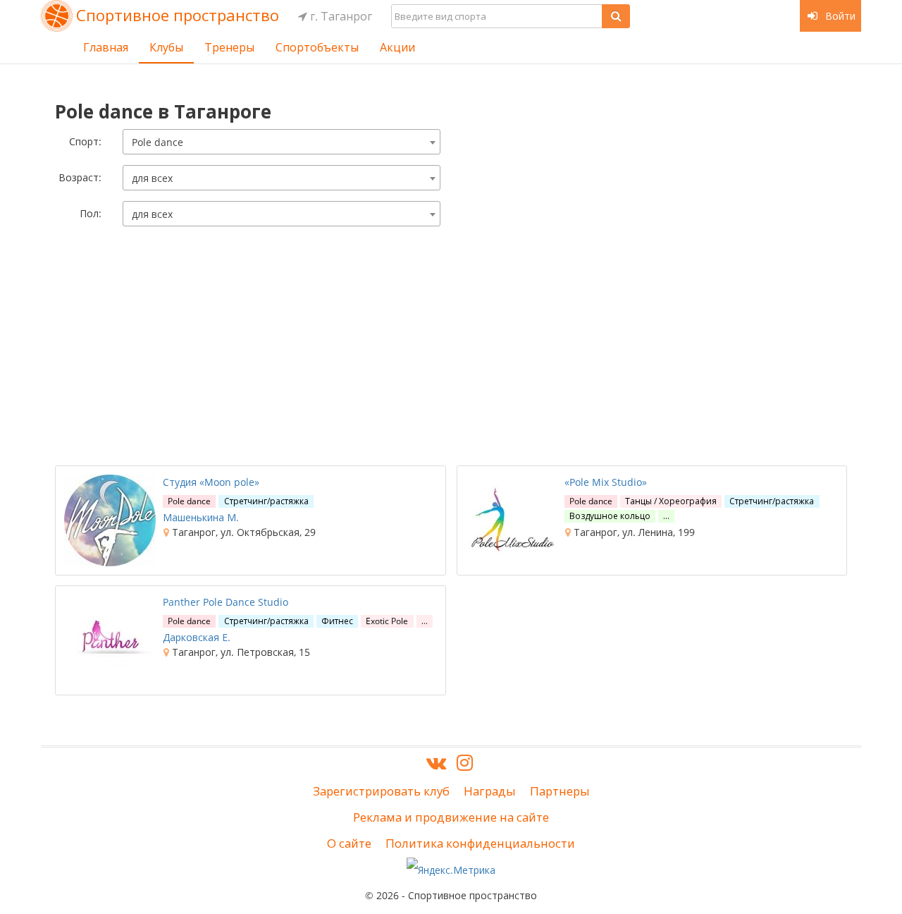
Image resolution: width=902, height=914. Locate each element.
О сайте (349, 843)
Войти (838, 16)
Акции (397, 47)
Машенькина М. (201, 517)
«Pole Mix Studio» (605, 482)
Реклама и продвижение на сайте (451, 817)
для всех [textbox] (152, 178)
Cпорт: (85, 141)
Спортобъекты (317, 47)
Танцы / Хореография (671, 501)
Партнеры (560, 791)
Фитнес (337, 621)
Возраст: (79, 177)
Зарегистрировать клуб (381, 791)
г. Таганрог (339, 16)
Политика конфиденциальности (480, 843)
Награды (490, 791)
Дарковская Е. (196, 637)
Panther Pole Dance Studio (225, 602)
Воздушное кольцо (609, 516)
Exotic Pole (387, 621)
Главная (105, 47)
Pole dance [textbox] (157, 142)
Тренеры (229, 47)
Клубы (166, 47)
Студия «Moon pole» (211, 482)
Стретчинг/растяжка (266, 501)
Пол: (90, 213)
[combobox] (281, 141)
